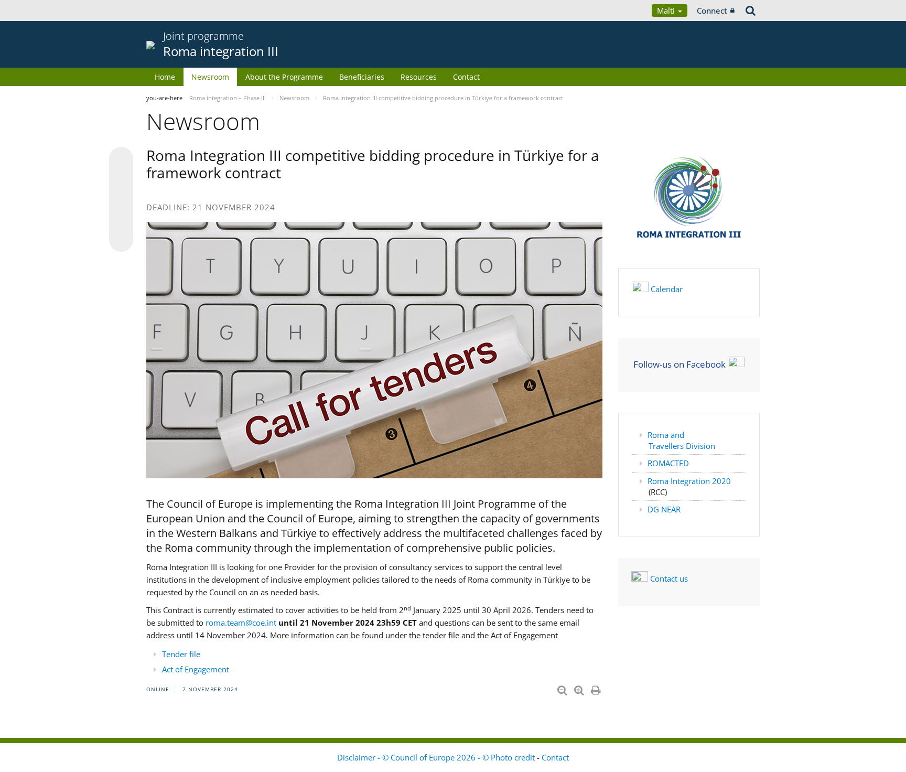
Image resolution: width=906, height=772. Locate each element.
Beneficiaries (361, 77)
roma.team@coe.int (241, 622)
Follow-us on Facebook (679, 364)
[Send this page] (121, 240)
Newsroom (210, 77)
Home (165, 77)
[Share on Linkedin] (121, 220)
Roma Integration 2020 (689, 481)
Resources (419, 77)
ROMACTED (668, 463)
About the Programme (284, 77)
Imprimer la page (596, 688)
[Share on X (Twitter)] (121, 180)
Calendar (667, 289)
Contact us (669, 578)
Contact (466, 77)
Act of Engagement (195, 669)
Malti (667, 10)
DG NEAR (664, 509)
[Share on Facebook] (121, 200)
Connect (712, 10)
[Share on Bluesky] (121, 160)
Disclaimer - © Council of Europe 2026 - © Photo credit (437, 757)
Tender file (181, 654)
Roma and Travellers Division (681, 440)
